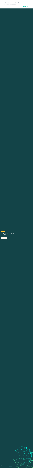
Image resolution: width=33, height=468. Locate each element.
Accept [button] (24, 6)
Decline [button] (27, 6)
